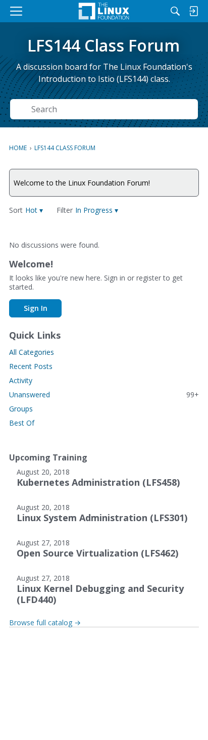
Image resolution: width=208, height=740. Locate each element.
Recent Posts (31, 366)
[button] (34, 210)
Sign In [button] (35, 308)
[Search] (175, 11)
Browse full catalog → (45, 622)
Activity (20, 380)
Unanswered (104, 394)
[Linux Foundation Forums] (104, 11)
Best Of (21, 423)
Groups (21, 408)
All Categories (31, 352)
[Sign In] (193, 11)
